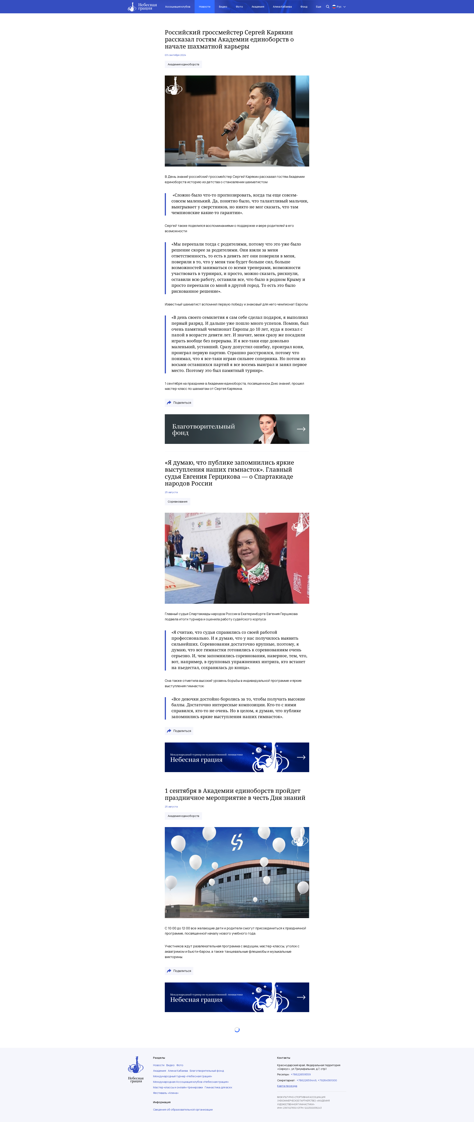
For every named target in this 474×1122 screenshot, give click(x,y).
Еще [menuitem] (318, 6)
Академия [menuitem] (258, 6)
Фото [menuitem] (239, 6)
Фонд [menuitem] (304, 6)
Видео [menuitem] (223, 6)
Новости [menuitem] (204, 6)
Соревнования (177, 501)
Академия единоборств (183, 64)
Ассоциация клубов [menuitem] (177, 6)
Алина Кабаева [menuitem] (282, 6)
